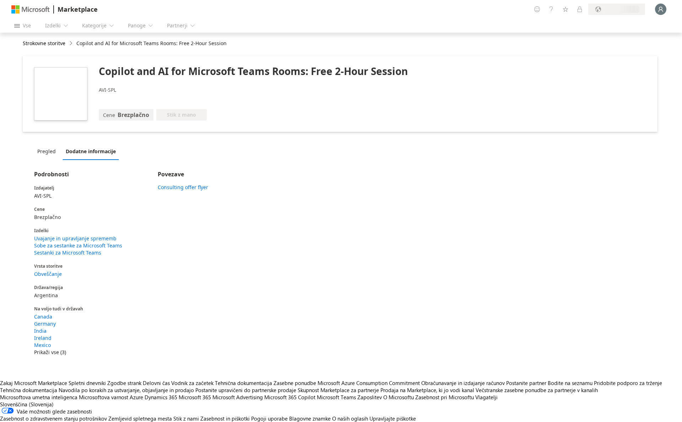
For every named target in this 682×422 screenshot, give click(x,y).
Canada (43, 316)
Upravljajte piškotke (392, 418)
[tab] (48, 151)
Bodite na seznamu (570, 382)
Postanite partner (526, 382)
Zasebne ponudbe (295, 382)
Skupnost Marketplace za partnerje (338, 390)
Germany (45, 323)
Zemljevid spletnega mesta (140, 418)
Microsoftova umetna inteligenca (38, 397)
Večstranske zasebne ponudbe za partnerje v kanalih (537, 390)
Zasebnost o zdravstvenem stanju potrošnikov (53, 418)
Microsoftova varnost (103, 397)
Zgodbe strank (124, 382)
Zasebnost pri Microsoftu (444, 397)
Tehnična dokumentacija (243, 382)
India (40, 330)
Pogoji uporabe (269, 418)
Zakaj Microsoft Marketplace (33, 382)
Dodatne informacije (91, 151)
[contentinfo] (71, 43)
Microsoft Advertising (237, 397)
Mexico (42, 345)
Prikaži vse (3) (50, 352)
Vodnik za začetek (192, 382)
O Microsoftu (398, 397)
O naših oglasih (350, 418)
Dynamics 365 (161, 397)
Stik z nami (186, 418)
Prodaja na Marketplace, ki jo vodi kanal (427, 390)
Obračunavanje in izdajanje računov (463, 382)
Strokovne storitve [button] (44, 43)
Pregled (46, 151)
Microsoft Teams (336, 397)
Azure (136, 397)
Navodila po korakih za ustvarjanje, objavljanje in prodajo (126, 390)
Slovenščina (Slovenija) (27, 404)
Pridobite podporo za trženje (628, 382)
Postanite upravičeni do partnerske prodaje (245, 390)
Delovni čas (156, 382)
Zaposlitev (369, 397)
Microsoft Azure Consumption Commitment (369, 382)
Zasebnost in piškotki (225, 418)
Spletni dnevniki (87, 382)
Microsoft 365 (195, 397)
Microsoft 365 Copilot (289, 397)
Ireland (43, 338)
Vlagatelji (486, 397)
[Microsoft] (30, 9)
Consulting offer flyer (183, 187)
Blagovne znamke (310, 418)
